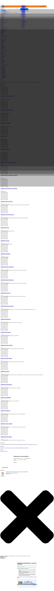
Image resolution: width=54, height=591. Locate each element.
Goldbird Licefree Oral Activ (7, 201)
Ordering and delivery (6, 444)
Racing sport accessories (23, 22)
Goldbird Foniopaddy (5, 149)
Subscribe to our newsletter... (4, 451)
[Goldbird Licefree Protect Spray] (23, 209)
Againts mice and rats (23, 15)
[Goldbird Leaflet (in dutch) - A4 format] (23, 157)
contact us (16, 12)
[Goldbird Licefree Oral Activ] (23, 196)
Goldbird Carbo (4, 136)
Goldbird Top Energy (5, 371)
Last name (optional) (23, 459)
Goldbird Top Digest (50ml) (6, 358)
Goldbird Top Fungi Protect (6, 384)
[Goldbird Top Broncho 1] (23, 314)
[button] (4, 36)
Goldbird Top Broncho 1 (6, 319)
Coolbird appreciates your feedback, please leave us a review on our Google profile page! (17, 471)
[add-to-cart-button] (1, 164)
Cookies (1, 557)
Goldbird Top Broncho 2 (6, 332)
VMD (23, 27)
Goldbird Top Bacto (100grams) (7, 266)
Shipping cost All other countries (25, 444)
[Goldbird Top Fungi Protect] (23, 379)
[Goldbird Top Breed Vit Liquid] (23, 301)
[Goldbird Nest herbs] (23, 222)
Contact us (1, 444)
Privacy (3, 557)
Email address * (16, 458)
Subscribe (15, 462)
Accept (1, 556)
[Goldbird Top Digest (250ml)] (23, 340)
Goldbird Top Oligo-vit (5, 410)
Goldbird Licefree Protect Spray (7, 214)
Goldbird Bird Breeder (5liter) (7, 110)
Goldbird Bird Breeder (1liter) (7, 95)
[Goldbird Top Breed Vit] (23, 288)
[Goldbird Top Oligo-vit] (23, 405)
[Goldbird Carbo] (23, 131)
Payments (30, 444)
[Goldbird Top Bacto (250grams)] (23, 275)
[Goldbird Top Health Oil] (23, 392)
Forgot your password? (34, 444)
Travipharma (23, 25)
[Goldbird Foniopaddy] (23, 144)
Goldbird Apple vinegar (5, 123)
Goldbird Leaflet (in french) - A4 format (9, 188)
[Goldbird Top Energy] (23, 366)
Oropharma (23, 21)
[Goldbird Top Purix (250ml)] (23, 418)
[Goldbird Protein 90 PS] (23, 249)
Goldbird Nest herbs (5, 227)
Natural (23, 20)
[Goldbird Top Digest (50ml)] (23, 353)
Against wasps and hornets (23, 14)
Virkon (23, 26)
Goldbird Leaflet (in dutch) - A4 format (9, 162)
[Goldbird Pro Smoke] (23, 235)
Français (3, 7)
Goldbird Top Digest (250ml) (6, 345)
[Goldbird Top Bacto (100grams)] (23, 262)
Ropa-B (23, 23)
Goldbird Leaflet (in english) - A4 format (9, 175)
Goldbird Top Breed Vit (5, 293)
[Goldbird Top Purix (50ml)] (23, 432)
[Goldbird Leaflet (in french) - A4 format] (23, 183)
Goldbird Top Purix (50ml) (6, 436)
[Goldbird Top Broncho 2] (23, 327)
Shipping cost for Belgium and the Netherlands (14, 444)
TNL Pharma (23, 24)
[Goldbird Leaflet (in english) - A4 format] (23, 170)
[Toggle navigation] (1, 4)
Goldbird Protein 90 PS (5, 253)
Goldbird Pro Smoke (5, 240)
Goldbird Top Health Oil (6, 397)
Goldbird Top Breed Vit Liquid (7, 306)
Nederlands (3, 6)
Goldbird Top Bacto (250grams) (7, 279)
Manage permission (3, 558)
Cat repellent (23, 16)
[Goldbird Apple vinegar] (23, 118)
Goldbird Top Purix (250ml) (6, 423)
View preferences (5, 556)
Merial (23, 19)
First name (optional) (27, 458)
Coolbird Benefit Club (5, 467)
